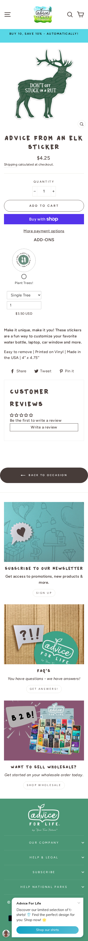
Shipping (10, 164)
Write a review (44, 427)
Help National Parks (43, 887)
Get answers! (44, 688)
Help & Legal (44, 857)
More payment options (43, 231)
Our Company (44, 842)
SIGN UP (44, 592)
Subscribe (44, 872)
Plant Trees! (24, 283)
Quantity (44, 181)
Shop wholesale (44, 785)
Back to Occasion (47, 475)
